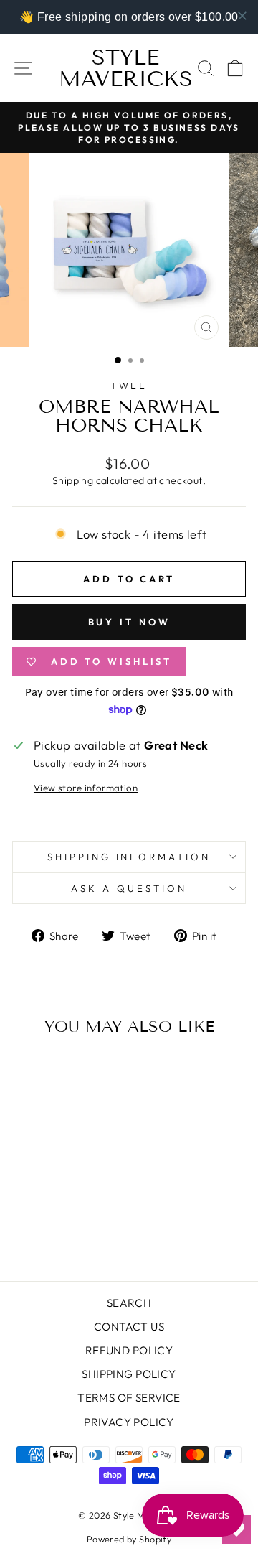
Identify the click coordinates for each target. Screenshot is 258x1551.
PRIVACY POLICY (129, 1422)
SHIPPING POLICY (129, 1374)
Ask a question (129, 888)
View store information (86, 787)
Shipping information (129, 856)
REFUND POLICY (129, 1350)
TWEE (129, 385)
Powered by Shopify (129, 1539)
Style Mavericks (126, 68)
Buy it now (129, 622)
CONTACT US (129, 1326)
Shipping (72, 480)
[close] (242, 16)
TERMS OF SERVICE (129, 1398)
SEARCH (129, 1303)
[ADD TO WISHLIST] (82, 1074)
